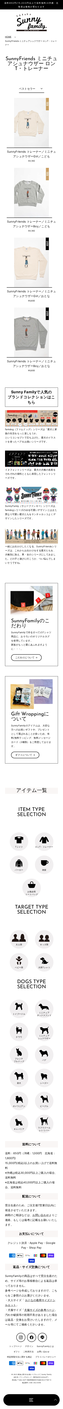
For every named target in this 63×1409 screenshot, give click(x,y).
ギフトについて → (25, 755)
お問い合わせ (40, 1215)
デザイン (29, 1346)
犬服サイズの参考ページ (39, 1310)
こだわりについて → (26, 657)
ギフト (17, 1351)
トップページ (15, 1346)
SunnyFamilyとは (45, 1346)
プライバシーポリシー (45, 1357)
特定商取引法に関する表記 (19, 1357)
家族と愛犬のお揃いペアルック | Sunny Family (35, 1374)
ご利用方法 (28, 1351)
